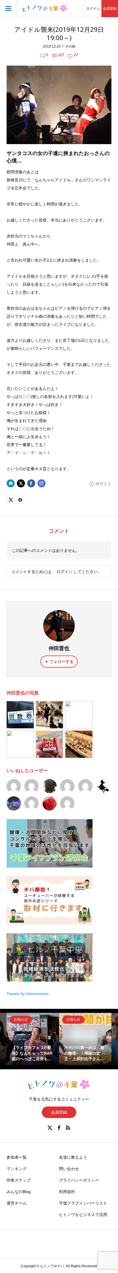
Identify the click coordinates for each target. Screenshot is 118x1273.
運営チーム (17, 1203)
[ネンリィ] (49, 803)
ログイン (93, 9)
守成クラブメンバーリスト (83, 1203)
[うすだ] (67, 786)
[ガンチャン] (14, 803)
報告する (103, 483)
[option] (33, 1039)
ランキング (17, 1168)
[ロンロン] (31, 786)
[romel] (49, 786)
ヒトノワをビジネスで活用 (83, 1214)
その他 (70, 46)
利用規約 (67, 1191)
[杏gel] (85, 786)
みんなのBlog (19, 1191)
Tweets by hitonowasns (28, 993)
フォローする (62, 661)
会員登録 (110, 9)
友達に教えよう (73, 1157)
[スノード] (14, 786)
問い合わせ (69, 1168)
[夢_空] (103, 786)
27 (76, 55)
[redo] (67, 803)
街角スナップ (19, 1180)
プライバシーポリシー (79, 1180)
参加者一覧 (17, 1157)
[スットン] (31, 803)
